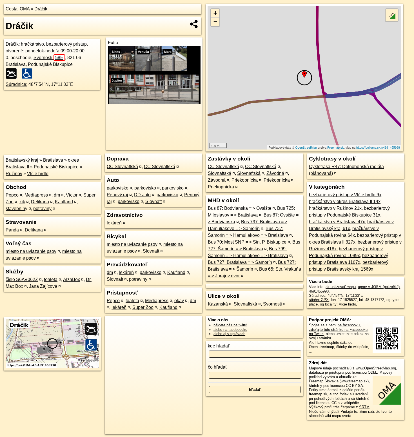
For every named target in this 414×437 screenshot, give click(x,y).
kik (22, 201)
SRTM (364, 407)
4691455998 (319, 291)
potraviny (42, 208)
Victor (71, 195)
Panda (12, 230)
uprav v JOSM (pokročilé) (379, 287)
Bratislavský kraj (22, 160)
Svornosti (48, 57)
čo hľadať (217, 367)
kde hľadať (219, 346)
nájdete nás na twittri (230, 325)
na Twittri (316, 334)
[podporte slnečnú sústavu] (154, 102)
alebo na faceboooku (230, 329)
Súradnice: (16, 84)
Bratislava (53, 160)
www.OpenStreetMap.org (376, 368)
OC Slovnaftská (122, 166)
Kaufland (64, 201)
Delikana (40, 201)
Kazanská (218, 304)
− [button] (215, 21)
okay (179, 300)
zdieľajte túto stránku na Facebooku (338, 329)
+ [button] (215, 13)
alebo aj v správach (229, 334)
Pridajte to (348, 411)
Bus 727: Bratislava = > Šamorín (240, 262)
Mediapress (36, 195)
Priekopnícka (245, 180)
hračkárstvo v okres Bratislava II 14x (344, 201)
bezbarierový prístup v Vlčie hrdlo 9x (345, 194)
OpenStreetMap (306, 147)
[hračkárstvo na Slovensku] (13, 73)
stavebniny (16, 208)
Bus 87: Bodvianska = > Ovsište (239, 208)
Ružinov (14, 173)
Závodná (275, 173)
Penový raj (117, 194)
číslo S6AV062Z (22, 279)
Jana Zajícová (43, 286)
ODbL (372, 372)
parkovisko (117, 188)
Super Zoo (142, 307)
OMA (25, 8)
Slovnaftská (219, 173)
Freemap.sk (335, 147)
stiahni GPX (319, 300)
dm (57, 195)
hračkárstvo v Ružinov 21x (335, 208)
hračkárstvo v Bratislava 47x (337, 221)
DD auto (142, 194)
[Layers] (392, 15)
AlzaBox (71, 279)
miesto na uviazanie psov (31, 251)
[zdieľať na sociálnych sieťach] (194, 23)
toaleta (50, 279)
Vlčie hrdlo (37, 173)
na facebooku (349, 325)
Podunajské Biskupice (56, 166)
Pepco (12, 195)
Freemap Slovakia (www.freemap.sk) (339, 381)
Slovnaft (153, 201)
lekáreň (114, 222)
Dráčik (40, 8)
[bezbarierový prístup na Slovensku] (29, 73)
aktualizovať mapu (341, 287)
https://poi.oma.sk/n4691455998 (378, 147)
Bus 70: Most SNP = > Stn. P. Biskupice (247, 242)
